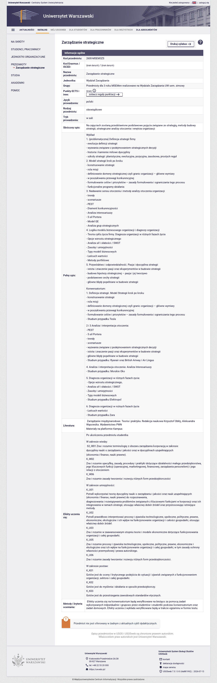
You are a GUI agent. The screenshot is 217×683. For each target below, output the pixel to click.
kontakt (166, 659)
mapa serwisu (169, 667)
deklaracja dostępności (173, 663)
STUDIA (15, 75)
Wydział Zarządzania (97, 80)
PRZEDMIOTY (18, 64)
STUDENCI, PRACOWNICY (26, 49)
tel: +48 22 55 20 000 (99, 665)
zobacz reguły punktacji (102, 94)
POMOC (15, 90)
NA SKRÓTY (18, 41)
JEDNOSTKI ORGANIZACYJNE (28, 56)
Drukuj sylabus (178, 43)
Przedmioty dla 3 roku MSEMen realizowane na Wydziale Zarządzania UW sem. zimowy (135, 85)
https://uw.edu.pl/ (97, 669)
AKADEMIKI (17, 82)
